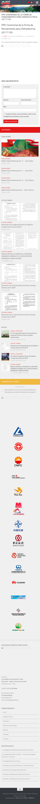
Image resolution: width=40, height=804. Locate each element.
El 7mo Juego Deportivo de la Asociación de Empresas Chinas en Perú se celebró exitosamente (24, 335)
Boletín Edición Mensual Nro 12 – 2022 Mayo (17, 161)
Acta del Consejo (6, 222)
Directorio (6, 721)
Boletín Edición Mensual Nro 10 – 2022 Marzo (17, 180)
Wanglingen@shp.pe (12, 700)
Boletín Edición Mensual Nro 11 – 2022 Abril (17, 171)
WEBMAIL (31, 798)
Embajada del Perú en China (11, 761)
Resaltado (19, 331)
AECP (5, 36)
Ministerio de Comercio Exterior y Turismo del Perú (18, 765)
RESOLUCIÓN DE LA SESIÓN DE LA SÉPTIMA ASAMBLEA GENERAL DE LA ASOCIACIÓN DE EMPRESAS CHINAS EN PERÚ (16, 256)
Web (4, 107)
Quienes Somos (8, 717)
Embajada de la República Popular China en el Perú (18, 750)
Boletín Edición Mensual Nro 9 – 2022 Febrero (17, 190)
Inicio (4, 712)
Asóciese (6, 734)
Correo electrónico (26, 100)
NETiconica (19, 798)
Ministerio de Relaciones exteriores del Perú (16, 779)
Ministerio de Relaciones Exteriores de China (16, 774)
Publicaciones (5, 158)
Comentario (7, 87)
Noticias (13, 331)
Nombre (6, 100)
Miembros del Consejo (10, 725)
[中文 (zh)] (28, 2)
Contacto (6, 739)
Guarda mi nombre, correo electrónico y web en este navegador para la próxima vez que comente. (19, 115)
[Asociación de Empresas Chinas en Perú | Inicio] (7, 2)
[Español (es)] (32, 2)
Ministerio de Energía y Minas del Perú (14, 770)
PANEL (25, 798)
